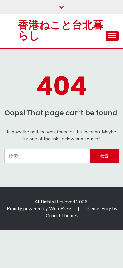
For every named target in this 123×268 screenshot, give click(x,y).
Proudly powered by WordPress (40, 208)
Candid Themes (62, 215)
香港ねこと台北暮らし (61, 30)
